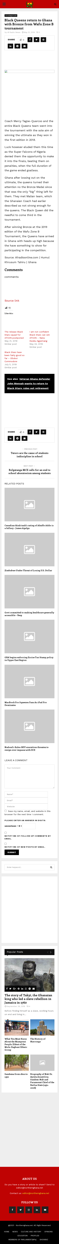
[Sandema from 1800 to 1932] (17, 1063)
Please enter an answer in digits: (25, 820)
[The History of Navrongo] (42, 1027)
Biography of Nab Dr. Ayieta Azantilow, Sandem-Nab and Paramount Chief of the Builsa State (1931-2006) (42, 1081)
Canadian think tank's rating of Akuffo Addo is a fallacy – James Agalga (29, 527)
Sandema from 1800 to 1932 (16, 1075)
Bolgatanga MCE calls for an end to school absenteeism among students (29, 471)
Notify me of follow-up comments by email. (28, 837)
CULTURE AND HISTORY (31, 1232)
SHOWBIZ (44, 1240)
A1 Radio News (13, 32)
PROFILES (35, 1236)
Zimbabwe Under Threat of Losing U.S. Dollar (28, 570)
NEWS (15, 1232)
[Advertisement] (32, 61)
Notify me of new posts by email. (25, 847)
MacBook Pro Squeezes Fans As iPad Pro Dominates (26, 703)
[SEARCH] (51, 867)
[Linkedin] (37, 1209)
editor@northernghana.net (35, 1193)
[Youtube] (45, 1209)
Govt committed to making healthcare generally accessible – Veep (29, 614)
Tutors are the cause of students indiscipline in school (29, 454)
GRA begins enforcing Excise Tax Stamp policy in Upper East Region (29, 659)
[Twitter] (20, 1209)
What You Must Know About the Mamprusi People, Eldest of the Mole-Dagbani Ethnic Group (16, 1044)
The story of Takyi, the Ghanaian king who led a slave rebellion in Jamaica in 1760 (28, 998)
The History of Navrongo (37, 1040)
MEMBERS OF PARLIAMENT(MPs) (22, 1240)
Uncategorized (10, 15)
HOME (6, 1232)
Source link (12, 300)
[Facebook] (12, 1209)
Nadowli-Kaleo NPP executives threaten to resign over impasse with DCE (27, 748)
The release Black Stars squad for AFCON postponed (14, 335)
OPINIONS (48, 1232)
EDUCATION (23, 1236)
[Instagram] (28, 1209)
